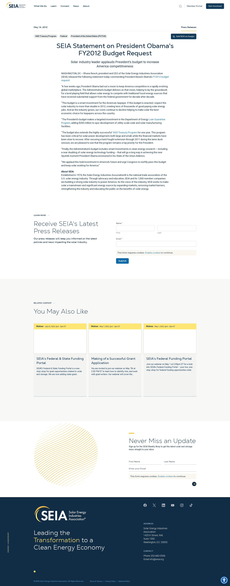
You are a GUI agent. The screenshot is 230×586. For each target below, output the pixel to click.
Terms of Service (96, 581)
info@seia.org (157, 559)
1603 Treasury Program (45, 36)
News (76, 6)
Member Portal (194, 6)
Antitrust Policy (124, 581)
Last (159, 233)
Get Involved (215, 6)
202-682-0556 (158, 555)
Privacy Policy (110, 581)
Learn (54, 6)
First (118, 233)
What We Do (40, 6)
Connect (65, 6)
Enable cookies (152, 253)
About (86, 6)
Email (119, 239)
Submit (122, 261)
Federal (63, 36)
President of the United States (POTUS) (88, 36)
